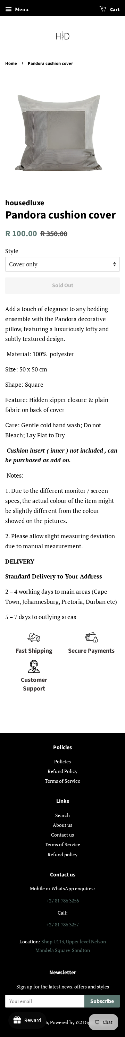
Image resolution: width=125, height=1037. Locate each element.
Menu (21, 9)
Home (11, 63)
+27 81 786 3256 (63, 900)
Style (11, 251)
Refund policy (62, 854)
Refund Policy (62, 771)
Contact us (62, 834)
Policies (62, 761)
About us (62, 825)
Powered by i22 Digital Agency (82, 1022)
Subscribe (102, 1001)
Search (62, 815)
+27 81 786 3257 (63, 924)
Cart (114, 9)
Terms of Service (62, 781)
